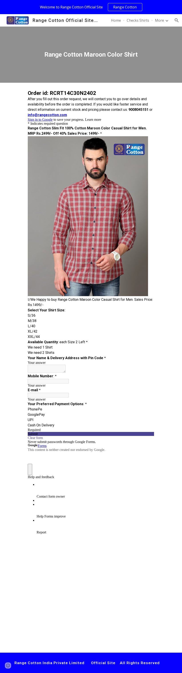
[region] (91, 7)
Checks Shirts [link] (138, 20)
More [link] (159, 20)
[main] (91, 54)
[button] (176, 20)
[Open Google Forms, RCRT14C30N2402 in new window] (147, 94)
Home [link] (116, 20)
